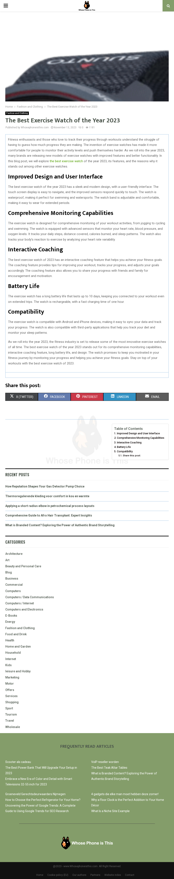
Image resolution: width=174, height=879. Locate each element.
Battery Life (124, 446)
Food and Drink (16, 634)
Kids (8, 665)
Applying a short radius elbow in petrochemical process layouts (49, 506)
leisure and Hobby (18, 671)
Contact (129, 874)
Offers (9, 690)
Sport (9, 708)
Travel (9, 720)
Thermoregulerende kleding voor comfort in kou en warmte (47, 496)
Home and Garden (18, 646)
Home (39, 874)
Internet (10, 659)
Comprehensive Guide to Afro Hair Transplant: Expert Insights (48, 515)
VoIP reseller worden (105, 762)
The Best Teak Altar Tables (109, 767)
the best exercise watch (66, 161)
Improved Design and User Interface (138, 433)
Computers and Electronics (24, 609)
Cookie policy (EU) (57, 874)
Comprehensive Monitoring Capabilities (140, 437)
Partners (95, 874)
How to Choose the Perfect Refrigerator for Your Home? (42, 799)
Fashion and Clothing (17, 113)
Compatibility (125, 451)
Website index (112, 874)
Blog (8, 572)
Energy (10, 621)
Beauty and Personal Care (23, 566)
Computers (13, 591)
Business (11, 578)
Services (11, 696)
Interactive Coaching (129, 442)
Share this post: (131, 455)
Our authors (79, 874)
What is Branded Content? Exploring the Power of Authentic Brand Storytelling (60, 525)
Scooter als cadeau (18, 762)
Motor (9, 683)
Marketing (12, 677)
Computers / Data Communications (29, 597)
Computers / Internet (19, 603)
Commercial (14, 584)
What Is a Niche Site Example (110, 811)
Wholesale (12, 727)
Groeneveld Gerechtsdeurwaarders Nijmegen (35, 794)
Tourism (11, 714)
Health (9, 640)
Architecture (13, 553)
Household (13, 652)
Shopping (12, 702)
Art (7, 560)
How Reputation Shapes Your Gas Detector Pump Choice (44, 486)
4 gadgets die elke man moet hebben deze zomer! (125, 794)
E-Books (11, 615)
